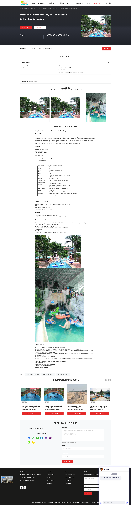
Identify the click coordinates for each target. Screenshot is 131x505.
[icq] (29, 442)
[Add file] (101, 502)
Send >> (88, 493)
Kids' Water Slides (69, 480)
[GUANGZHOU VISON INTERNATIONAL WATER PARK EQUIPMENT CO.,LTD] (24, 2)
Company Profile (50, 474)
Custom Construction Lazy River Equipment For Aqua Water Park (98, 407)
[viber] (46, 438)
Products (26, 8)
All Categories (68, 483)
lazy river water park (48, 374)
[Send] (127, 502)
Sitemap (57, 500)
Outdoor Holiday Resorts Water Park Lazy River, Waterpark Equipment (52, 407)
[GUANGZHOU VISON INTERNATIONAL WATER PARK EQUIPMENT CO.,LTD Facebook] (21, 487)
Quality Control (50, 480)
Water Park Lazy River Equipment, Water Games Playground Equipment (75, 407)
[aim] (33, 442)
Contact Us (49, 483)
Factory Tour (50, 477)
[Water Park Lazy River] (96, 107)
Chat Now (40, 28)
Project (88, 3)
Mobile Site (64, 500)
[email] (29, 438)
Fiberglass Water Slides (70, 474)
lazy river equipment (63, 374)
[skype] (41, 438)
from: (63, 445)
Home (21, 8)
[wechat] (37, 438)
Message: (64, 427)
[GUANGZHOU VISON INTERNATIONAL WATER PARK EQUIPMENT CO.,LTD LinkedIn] (25, 487)
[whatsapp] (33, 438)
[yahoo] (50, 438)
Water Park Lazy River (35, 8)
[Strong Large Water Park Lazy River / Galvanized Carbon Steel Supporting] (96, 26)
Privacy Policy (72, 500)
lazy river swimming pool (33, 374)
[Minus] (127, 469)
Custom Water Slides (70, 477)
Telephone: (65, 453)
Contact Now (67, 461)
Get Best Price (26, 28)
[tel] (37, 442)
